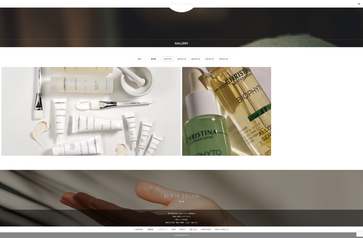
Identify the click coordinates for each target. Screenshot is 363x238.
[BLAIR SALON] (181, 4)
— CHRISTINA (138, 229)
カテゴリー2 (195, 59)
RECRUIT (182, 229)
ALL (139, 59)
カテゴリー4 (223, 59)
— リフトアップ (162, 229)
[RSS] (183, 201)
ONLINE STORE (206, 229)
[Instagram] (180, 201)
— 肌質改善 (149, 229)
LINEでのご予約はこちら (222, 229)
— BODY (173, 229)
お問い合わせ (193, 229)
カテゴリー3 (209, 59)
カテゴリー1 (181, 59)
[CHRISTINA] (91, 111)
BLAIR (153, 59)
